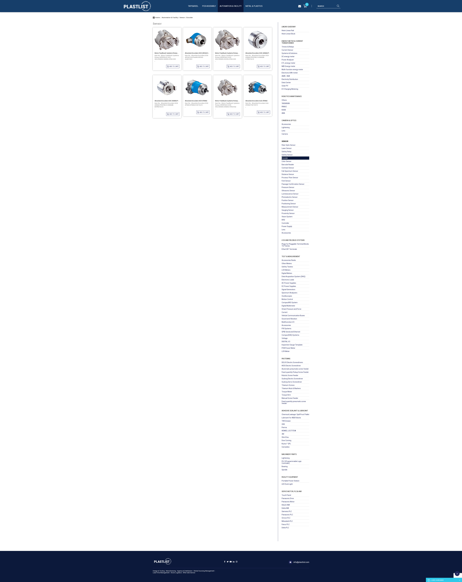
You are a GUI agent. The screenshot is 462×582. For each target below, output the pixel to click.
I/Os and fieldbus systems (293, 240)
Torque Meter (287, 392)
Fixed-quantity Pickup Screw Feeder (295, 372)
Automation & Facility (231, 6)
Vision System (287, 217)
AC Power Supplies (289, 283)
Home (157, 17)
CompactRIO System (290, 302)
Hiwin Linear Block (288, 34)
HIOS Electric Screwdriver (291, 366)
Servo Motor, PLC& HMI (292, 491)
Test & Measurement (291, 256)
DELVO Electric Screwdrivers (292, 362)
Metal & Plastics (254, 6)
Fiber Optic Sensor (288, 145)
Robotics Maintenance (292, 96)
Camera (285, 134)
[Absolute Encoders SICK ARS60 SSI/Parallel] (197, 40)
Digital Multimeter (288, 306)
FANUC (284, 107)
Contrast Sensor (288, 168)
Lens (283, 131)
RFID (283, 220)
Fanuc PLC (286, 524)
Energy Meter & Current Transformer (292, 42)
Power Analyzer (288, 60)
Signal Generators (288, 289)
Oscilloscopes (287, 296)
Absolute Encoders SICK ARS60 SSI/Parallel (197, 53)
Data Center (286, 82)
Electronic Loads (288, 280)
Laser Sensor (287, 148)
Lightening (286, 127)
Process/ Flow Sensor (290, 178)
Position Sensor (288, 200)
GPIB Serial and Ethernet (291, 332)
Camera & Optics (289, 120)
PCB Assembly (209, 6)
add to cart (174, 66)
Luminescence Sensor (290, 194)
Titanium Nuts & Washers (291, 388)
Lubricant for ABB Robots (291, 418)
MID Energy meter (288, 66)
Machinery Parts (289, 454)
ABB (283, 113)
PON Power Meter (288, 348)
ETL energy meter (288, 63)
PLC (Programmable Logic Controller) (292, 462)
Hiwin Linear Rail (288, 30)
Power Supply (287, 226)
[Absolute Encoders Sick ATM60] (257, 87)
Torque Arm (286, 395)
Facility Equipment (290, 477)
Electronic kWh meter (290, 73)
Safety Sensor (287, 155)
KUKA (284, 110)
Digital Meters (287, 273)
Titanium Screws (288, 385)
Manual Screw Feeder (290, 398)
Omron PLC (286, 518)
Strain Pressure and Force (291, 309)
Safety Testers (287, 267)
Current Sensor (287, 50)
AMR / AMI (286, 76)
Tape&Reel (193, 6)
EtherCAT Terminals (289, 249)
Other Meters (287, 263)
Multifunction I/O (288, 322)
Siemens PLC (287, 511)
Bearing (285, 466)
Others (284, 100)
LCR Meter (286, 351)
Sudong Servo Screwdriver (292, 382)
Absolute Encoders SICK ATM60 (196, 101)
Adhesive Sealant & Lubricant (295, 411)
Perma (284, 427)
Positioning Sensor (289, 204)
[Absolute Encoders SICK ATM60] (197, 87)
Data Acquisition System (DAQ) (293, 276)
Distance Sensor (288, 174)
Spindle (284, 470)
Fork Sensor (286, 181)
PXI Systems (286, 328)
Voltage (285, 338)
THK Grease (286, 421)
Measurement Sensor (290, 207)
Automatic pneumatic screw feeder (295, 369)
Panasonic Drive (288, 498)
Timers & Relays (288, 47)
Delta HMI (285, 508)
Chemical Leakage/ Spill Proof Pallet (295, 414)
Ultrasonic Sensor (288, 191)
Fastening (286, 359)
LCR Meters (286, 270)
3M (283, 434)
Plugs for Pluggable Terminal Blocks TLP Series (295, 245)
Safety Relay (286, 152)
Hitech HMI (286, 505)
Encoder (189, 17)
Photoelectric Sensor (290, 197)
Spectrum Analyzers (289, 293)
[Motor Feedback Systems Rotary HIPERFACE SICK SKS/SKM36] (167, 40)
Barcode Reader (288, 165)
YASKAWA (286, 103)
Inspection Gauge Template (292, 345)
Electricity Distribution (290, 79)
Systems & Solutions (289, 53)
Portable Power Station (290, 481)
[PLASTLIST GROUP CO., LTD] (137, 6)
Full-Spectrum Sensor (290, 171)
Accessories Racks (289, 260)
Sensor (182, 17)
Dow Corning (286, 440)
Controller (285, 223)
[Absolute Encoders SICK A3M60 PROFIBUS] (257, 40)
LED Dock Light (287, 484)
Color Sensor (286, 161)
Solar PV (285, 86)
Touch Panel (286, 495)
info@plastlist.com (301, 562)
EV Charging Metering (290, 89)
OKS (283, 424)
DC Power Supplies (289, 286)
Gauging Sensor (288, 210)
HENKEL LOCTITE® (289, 431)
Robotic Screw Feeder (290, 375)
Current (284, 312)
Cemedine (285, 447)
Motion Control (287, 299)
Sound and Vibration (289, 319)
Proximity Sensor (288, 213)
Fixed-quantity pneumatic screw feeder (294, 402)
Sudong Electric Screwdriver (292, 379)
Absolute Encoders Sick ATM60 (256, 101)
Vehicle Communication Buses (293, 315)
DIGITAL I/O (286, 342)
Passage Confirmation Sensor (293, 184)
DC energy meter (288, 56)
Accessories (286, 124)
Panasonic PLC (287, 515)
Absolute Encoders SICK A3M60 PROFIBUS (257, 53)
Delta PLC (285, 528)
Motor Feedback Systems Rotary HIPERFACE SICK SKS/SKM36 (167, 53)
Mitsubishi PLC (287, 521)
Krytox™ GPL (286, 444)
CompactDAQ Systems (290, 335)
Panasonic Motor (288, 502)
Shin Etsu (285, 437)
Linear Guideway (289, 27)
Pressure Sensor (288, 187)
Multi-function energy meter (292, 69)
